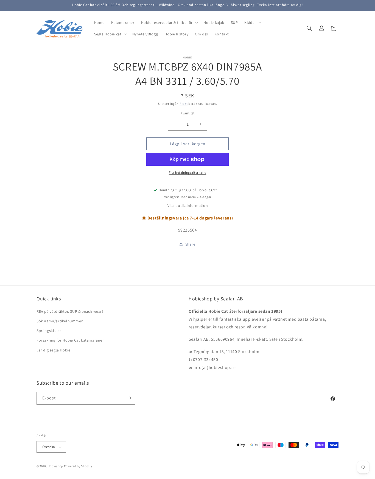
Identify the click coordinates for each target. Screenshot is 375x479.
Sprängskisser (49, 330)
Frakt (184, 104)
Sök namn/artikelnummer (60, 320)
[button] (169, 22)
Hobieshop (55, 466)
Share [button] (190, 244)
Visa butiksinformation (187, 205)
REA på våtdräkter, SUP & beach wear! (70, 311)
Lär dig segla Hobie (53, 349)
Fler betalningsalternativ (187, 172)
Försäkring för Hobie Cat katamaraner (70, 340)
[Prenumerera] (129, 397)
